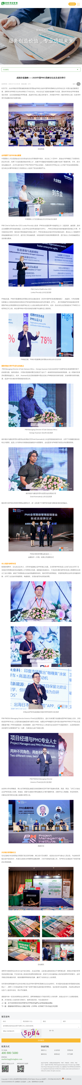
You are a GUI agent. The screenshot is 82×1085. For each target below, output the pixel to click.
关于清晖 (70, 1054)
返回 (74, 84)
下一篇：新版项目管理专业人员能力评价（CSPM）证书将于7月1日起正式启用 (30, 1006)
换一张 (51, 1030)
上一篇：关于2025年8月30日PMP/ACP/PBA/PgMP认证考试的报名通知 (27, 1003)
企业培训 (57, 1050)
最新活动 (44, 1054)
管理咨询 (70, 1050)
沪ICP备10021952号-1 (55, 1079)
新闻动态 (57, 1054)
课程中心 (44, 1050)
